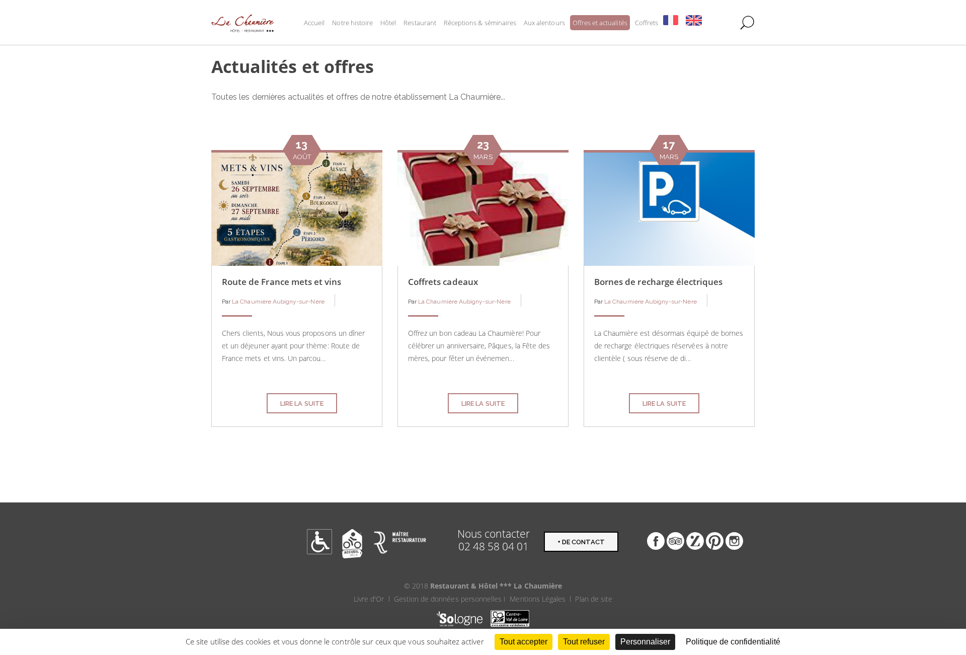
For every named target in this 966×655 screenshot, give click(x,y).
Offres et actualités (600, 22)
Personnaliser (645, 641)
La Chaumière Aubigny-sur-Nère (278, 301)
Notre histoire (352, 22)
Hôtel (388, 22)
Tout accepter (523, 641)
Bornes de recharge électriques (658, 281)
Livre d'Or (369, 599)
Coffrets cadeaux (443, 281)
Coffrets (646, 22)
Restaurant (420, 22)
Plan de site (593, 599)
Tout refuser (584, 641)
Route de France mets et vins (281, 281)
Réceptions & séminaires (480, 22)
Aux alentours (544, 22)
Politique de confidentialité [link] (733, 641)
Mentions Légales (538, 599)
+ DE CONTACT (581, 542)
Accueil (314, 22)
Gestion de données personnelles (448, 599)
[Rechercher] (747, 22)
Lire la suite (302, 403)
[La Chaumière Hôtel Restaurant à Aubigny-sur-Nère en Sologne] (242, 23)
